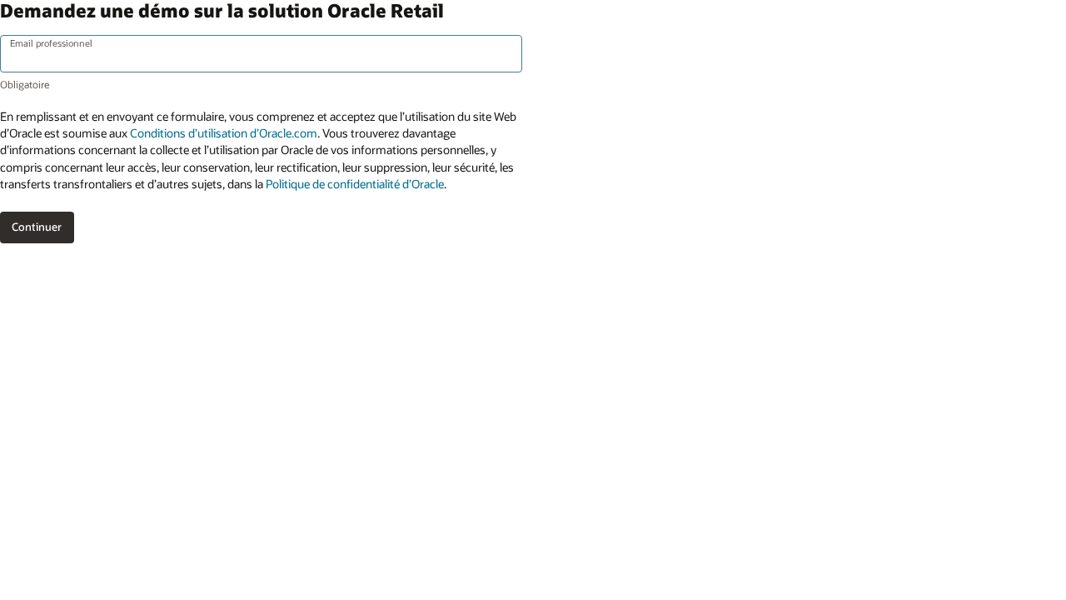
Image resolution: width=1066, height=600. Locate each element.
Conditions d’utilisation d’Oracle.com (223, 133)
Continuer (37, 226)
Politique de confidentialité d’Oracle (355, 184)
